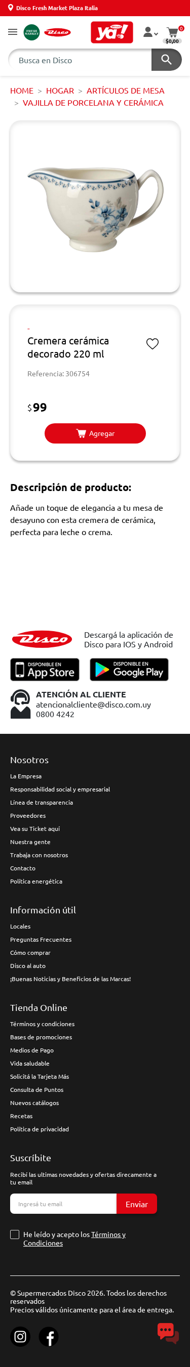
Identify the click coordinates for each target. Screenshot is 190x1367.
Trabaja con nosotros (39, 855)
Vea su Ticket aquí (35, 828)
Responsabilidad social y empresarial (60, 789)
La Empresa (26, 776)
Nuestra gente (30, 842)
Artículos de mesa (126, 90)
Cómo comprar (30, 952)
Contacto (22, 868)
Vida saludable (30, 1063)
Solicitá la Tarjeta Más (39, 1076)
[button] (12, 32)
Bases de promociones (41, 1037)
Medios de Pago (32, 1050)
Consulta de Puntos (36, 1089)
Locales (20, 926)
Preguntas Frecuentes (40, 939)
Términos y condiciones (42, 1024)
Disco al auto (28, 965)
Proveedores (28, 815)
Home (21, 90)
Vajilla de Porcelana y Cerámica (93, 102)
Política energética (36, 881)
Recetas (21, 1116)
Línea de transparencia (41, 802)
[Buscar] (166, 60)
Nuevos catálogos (34, 1102)
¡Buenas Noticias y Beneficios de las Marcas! (70, 979)
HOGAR (60, 90)
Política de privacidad (39, 1129)
